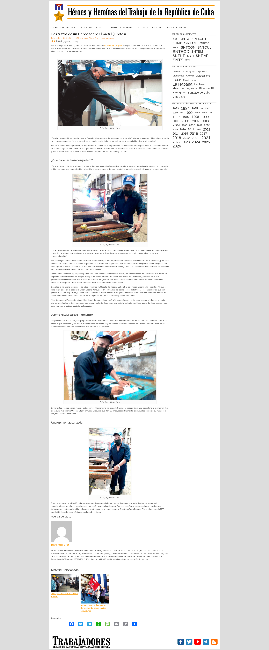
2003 (205, 121)
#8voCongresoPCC (64, 27)
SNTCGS (204, 43)
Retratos (142, 27)
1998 (195, 117)
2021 (205, 138)
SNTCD (191, 43)
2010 (183, 129)
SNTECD (181, 51)
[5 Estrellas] (61, 41)
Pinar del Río (207, 88)
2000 (176, 121)
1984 (185, 108)
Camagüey (189, 71)
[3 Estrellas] (57, 41)
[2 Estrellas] (54, 41)
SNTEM (197, 51)
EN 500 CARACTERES (122, 27)
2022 (176, 142)
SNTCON (188, 47)
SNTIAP (202, 56)
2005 (184, 125)
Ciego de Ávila (202, 71)
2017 (203, 133)
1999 (205, 117)
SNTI (190, 55)
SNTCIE (176, 47)
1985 (195, 108)
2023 (186, 142)
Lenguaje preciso (176, 27)
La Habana (182, 84)
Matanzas (179, 88)
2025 (206, 142)
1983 (176, 108)
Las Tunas (199, 84)
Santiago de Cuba (199, 92)
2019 (186, 137)
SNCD (175, 39)
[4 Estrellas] (59, 41)
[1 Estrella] (52, 41)
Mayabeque (191, 88)
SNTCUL (204, 47)
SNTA (184, 39)
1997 (186, 117)
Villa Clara (179, 96)
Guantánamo (203, 75)
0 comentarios (107, 38)
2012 (198, 129)
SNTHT (179, 56)
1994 (204, 112)
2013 (206, 129)
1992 (189, 113)
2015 (184, 133)
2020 (196, 138)
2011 (191, 129)
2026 (177, 146)
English (157, 27)
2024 (196, 142)
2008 (207, 125)
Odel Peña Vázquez (113, 45)
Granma (190, 76)
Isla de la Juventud (189, 80)
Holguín (177, 80)
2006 (192, 125)
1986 (201, 108)
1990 (175, 112)
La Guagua (86, 27)
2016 (194, 134)
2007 (199, 125)
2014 (176, 133)
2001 (185, 121)
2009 (175, 129)
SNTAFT (199, 39)
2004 (176, 125)
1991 (181, 112)
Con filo (101, 27)
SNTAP (177, 43)
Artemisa (177, 71)
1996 (176, 117)
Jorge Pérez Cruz (60, 544)
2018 (177, 138)
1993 (197, 112)
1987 (207, 108)
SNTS (178, 60)
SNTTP (187, 60)
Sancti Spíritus (179, 92)
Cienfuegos (178, 75)
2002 (196, 121)
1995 (210, 112)
